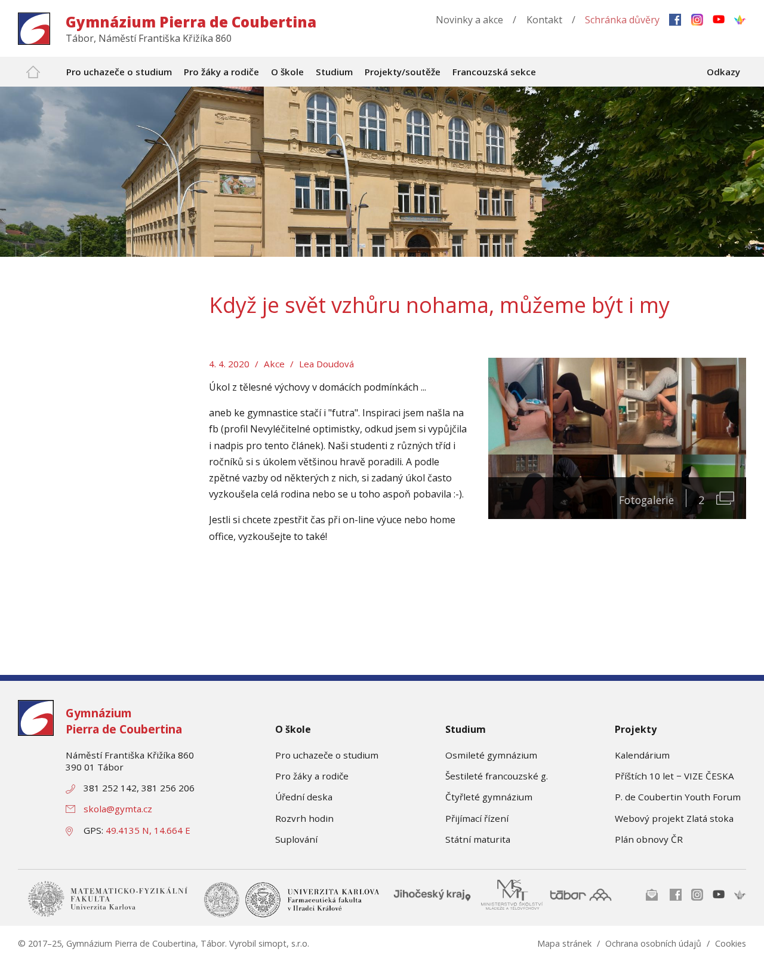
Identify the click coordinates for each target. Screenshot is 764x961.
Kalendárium (642, 755)
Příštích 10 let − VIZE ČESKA (674, 776)
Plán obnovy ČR (649, 839)
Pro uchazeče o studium (326, 755)
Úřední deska (303, 797)
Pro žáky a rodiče (312, 776)
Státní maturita (477, 839)
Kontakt (544, 19)
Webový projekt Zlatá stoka (674, 818)
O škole (293, 729)
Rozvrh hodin (304, 818)
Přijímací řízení (477, 818)
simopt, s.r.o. (283, 943)
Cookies (730, 943)
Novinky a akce (469, 19)
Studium (465, 729)
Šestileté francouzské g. (496, 776)
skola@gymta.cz (118, 809)
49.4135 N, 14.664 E (148, 830)
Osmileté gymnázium (491, 755)
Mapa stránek (564, 943)
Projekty (636, 729)
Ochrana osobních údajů (653, 943)
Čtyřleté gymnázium (488, 797)
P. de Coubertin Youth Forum (678, 797)
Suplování (296, 839)
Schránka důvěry (622, 19)
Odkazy (723, 72)
